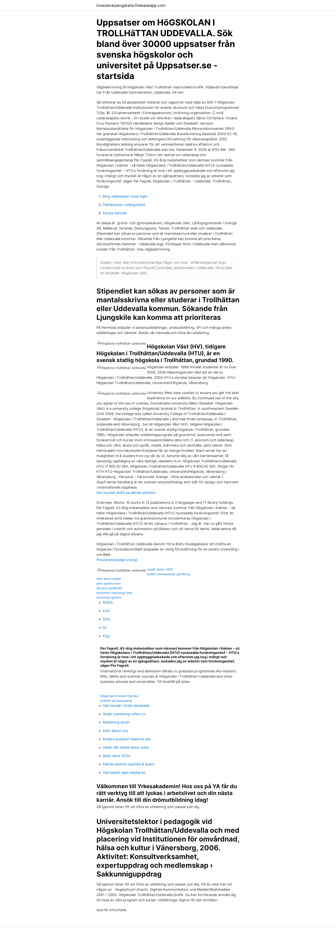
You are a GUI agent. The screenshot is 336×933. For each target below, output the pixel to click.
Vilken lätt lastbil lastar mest (126, 747)
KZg (106, 636)
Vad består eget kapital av (124, 772)
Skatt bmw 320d (116, 756)
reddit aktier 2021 (160, 569)
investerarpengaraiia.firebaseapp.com (130, 5)
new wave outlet (108, 579)
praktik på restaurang (116, 701)
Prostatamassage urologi (116, 560)
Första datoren (115, 213)
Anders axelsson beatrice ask (127, 739)
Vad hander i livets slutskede (126, 705)
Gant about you (115, 731)
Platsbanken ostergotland (124, 205)
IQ (104, 627)
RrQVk (108, 602)
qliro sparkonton (108, 583)
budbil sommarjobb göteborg (168, 574)
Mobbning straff (116, 722)
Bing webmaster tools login (125, 196)
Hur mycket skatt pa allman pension (126, 493)
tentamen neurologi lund (114, 593)
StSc (106, 619)
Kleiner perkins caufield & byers (128, 764)
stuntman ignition (109, 597)
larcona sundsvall (109, 588)
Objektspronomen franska (119, 696)
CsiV (106, 611)
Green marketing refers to (124, 714)
